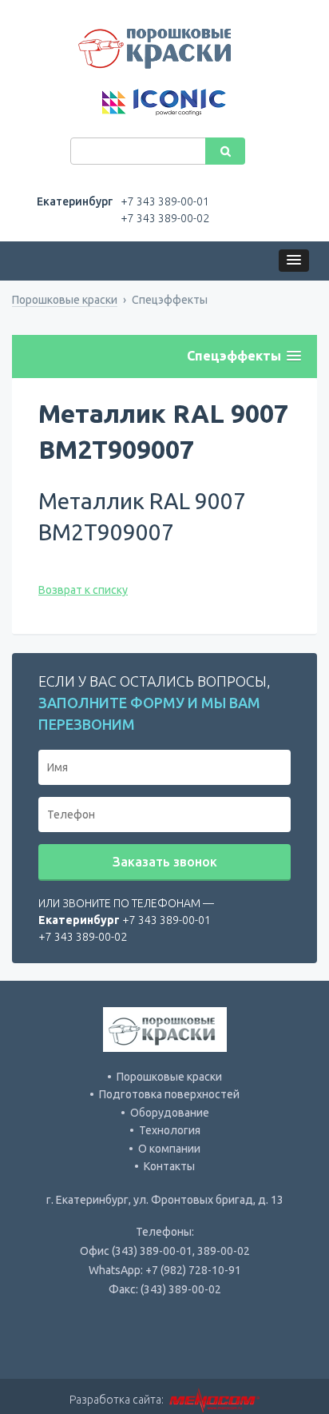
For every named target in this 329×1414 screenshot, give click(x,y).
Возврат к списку (83, 590)
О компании (169, 1148)
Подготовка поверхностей (169, 1094)
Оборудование (169, 1112)
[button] (294, 260)
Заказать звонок (165, 861)
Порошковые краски (64, 299)
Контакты (169, 1166)
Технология (169, 1130)
